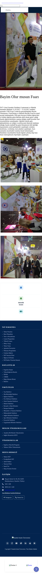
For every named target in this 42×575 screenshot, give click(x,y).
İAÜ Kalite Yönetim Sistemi (12, 360)
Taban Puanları (8, 332)
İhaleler (6, 381)
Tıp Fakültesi (7, 392)
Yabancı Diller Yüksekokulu (12, 447)
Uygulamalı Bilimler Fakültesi (12, 422)
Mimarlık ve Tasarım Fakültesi (12, 411)
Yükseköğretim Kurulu (10, 372)
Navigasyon (8, 497)
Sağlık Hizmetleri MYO (10, 435)
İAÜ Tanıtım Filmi (9, 355)
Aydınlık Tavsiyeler (9, 348)
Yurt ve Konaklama (9, 336)
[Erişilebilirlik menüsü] (36, 569)
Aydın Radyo (7, 461)
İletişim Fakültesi (9, 408)
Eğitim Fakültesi (8, 396)
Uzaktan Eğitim (8, 353)
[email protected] (10, 490)
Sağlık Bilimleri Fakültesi (11, 415)
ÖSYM (6, 374)
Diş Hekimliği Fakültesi (11, 394)
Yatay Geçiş (7, 346)
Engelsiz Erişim (8, 370)
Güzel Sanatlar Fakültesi (11, 401)
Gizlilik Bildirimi (15, 493)
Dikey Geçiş (7, 343)
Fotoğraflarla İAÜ (9, 459)
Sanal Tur (6, 466)
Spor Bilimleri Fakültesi (11, 418)
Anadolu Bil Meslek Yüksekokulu (14, 433)
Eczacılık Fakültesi (9, 420)
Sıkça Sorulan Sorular (10, 468)
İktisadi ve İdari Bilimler (11, 406)
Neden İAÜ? (7, 457)
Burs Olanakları (8, 334)
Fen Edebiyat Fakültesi (10, 399)
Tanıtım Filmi (8, 464)
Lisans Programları (9, 339)
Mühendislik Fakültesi (10, 413)
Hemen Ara (20, 497)
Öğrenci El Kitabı (9, 358)
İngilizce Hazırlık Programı (11, 445)
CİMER (6, 377)
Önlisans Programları (10, 350)
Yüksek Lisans (8, 341)
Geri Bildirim (6, 493)
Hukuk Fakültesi (8, 403)
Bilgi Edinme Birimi (10, 379)
